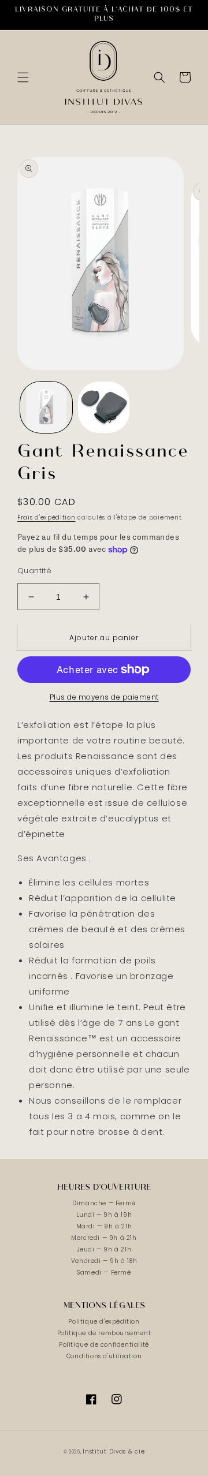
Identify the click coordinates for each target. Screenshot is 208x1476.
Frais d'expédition (46, 517)
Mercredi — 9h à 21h (103, 1238)
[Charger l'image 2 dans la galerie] (104, 408)
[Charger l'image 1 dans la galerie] (46, 408)
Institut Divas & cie (113, 1451)
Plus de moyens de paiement (104, 697)
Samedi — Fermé (104, 1272)
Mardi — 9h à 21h (104, 1226)
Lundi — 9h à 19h (104, 1214)
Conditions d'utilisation (104, 1356)
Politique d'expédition (103, 1321)
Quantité (34, 570)
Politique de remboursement (104, 1333)
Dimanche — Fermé (104, 1203)
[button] (23, 77)
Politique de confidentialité (104, 1344)
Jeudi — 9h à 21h (104, 1249)
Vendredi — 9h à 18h (104, 1261)
